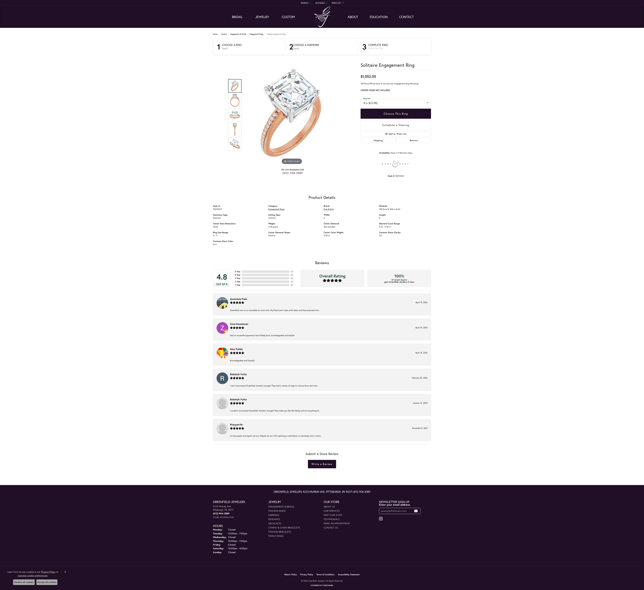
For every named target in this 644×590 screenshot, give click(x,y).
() (292, 271)
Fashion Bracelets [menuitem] (279, 531)
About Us (329, 506)
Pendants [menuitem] (274, 519)
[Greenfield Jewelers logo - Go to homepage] (322, 17)
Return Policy (290, 574)
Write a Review (321, 464)
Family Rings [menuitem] (275, 536)
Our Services (332, 510)
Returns (414, 140)
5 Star (237, 271)
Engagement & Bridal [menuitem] (281, 506)
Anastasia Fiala (238, 299)
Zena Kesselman (239, 324)
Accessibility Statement (349, 574)
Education (379, 17)
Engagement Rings (256, 34)
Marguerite (236, 424)
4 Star (237, 275)
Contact (406, 17)
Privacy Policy (306, 574)
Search (225, 48)
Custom (288, 17)
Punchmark (328, 585)
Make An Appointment (337, 523)
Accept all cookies (46, 582)
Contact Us (331, 527)
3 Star (237, 278)
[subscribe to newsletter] (416, 511)
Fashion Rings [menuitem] (277, 510)
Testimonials (332, 519)
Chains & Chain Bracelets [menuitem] (284, 527)
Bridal (237, 17)
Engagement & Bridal (238, 34)
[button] (305, 3)
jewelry (224, 34)
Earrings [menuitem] (273, 515)
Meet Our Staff (333, 515)
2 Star (237, 281)
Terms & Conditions (325, 574)
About (353, 17)
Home (215, 34)
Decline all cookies (24, 582)
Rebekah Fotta (238, 374)
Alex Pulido (236, 349)
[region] (291, 115)
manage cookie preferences (32, 575)
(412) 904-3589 (292, 173)
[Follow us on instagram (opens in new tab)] (381, 519)
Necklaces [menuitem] (274, 523)
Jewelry (262, 17)
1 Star (237, 285)
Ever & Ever (329, 209)
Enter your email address (394, 504)
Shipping (378, 140)
